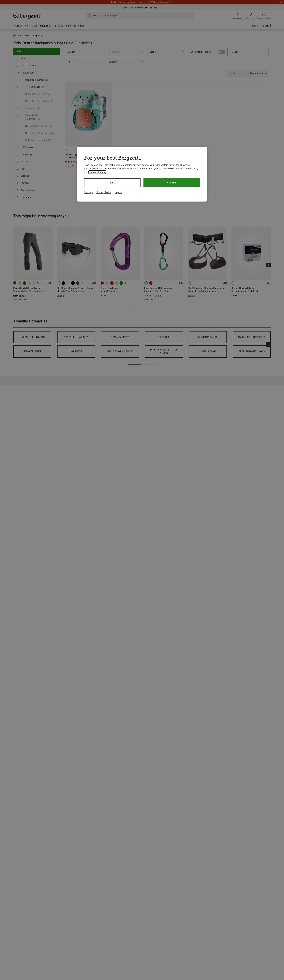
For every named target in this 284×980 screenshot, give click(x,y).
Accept (171, 182)
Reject (112, 182)
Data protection (97, 172)
